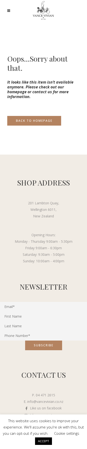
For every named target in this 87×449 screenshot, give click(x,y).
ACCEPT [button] (43, 441)
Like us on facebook (46, 408)
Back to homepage (34, 121)
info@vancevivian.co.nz (45, 401)
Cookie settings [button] (66, 433)
